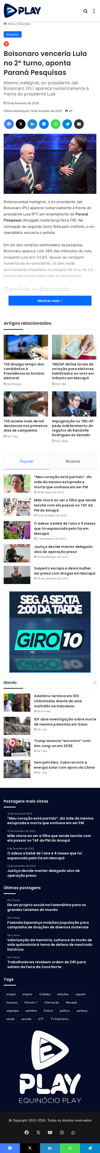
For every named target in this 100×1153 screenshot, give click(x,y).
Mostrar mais (49, 301)
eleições (63, 994)
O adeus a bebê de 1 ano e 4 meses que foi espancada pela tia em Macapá (65, 528)
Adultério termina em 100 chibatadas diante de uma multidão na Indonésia (58, 701)
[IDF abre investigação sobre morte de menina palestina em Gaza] (17, 726)
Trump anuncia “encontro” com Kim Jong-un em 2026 (62, 743)
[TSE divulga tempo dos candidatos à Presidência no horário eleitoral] (26, 347)
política (65, 1010)
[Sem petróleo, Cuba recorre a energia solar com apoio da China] (17, 769)
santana (81, 1010)
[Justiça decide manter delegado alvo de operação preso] (17, 553)
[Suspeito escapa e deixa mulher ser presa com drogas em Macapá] (17, 575)
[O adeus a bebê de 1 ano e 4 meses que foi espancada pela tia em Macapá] (17, 530)
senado (26, 1019)
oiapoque (12, 1010)
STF (41, 1019)
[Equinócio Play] (22, 10)
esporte (80, 994)
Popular (26, 461)
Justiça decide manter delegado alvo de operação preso (63, 549)
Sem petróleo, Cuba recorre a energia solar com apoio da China (64, 765)
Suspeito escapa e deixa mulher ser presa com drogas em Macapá (64, 571)
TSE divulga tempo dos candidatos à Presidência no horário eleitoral (24, 371)
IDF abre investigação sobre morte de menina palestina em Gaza (65, 722)
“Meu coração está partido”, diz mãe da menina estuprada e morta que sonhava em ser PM (63, 482)
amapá (11, 994)
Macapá (71, 1002)
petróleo (31, 1010)
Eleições (24, 24)
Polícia (48, 1010)
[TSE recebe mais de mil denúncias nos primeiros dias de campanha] (26, 403)
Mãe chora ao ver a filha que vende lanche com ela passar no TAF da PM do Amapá (65, 505)
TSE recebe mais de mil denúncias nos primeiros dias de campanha (26, 426)
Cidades (44, 994)
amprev (27, 994)
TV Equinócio (59, 1019)
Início (11, 24)
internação (51, 1002)
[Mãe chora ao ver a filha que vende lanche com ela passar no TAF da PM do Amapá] (17, 507)
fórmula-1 (31, 1002)
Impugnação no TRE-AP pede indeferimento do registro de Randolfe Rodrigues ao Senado (73, 428)
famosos (12, 1002)
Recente (73, 461)
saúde (10, 1019)
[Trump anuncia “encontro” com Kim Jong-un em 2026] (17, 747)
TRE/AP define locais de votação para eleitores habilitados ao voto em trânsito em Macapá (73, 371)
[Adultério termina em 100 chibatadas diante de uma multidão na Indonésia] (17, 703)
